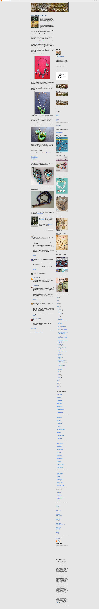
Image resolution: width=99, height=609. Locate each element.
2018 (58, 300)
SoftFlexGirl (59, 426)
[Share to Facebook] (51, 230)
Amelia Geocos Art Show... (62, 326)
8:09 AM (34, 269)
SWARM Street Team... (61, 365)
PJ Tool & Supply (59, 529)
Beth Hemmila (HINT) (60, 409)
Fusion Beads (58, 514)
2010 (58, 382)
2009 (58, 383)
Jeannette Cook (59, 482)
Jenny (34, 235)
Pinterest (57, 114)
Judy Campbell (33, 156)
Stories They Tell (36, 318)
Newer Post (32, 330)
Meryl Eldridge (59, 483)
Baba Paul (59, 480)
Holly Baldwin (59, 474)
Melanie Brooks (60, 406)
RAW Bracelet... (60, 355)
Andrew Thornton (60, 56)
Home (42, 330)
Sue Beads (59, 452)
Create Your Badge (58, 127)
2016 (58, 303)
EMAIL (58, 602)
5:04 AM (34, 255)
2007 (58, 386)
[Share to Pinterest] (52, 230)
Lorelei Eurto (59, 394)
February (59, 375)
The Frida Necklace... (61, 342)
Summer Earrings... (61, 350)
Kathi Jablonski (60, 479)
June (59, 318)
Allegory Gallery (42, 40)
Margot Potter (59, 403)
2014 (58, 306)
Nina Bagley (59, 397)
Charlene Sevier (60, 473)
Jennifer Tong (59, 495)
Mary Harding (33, 158)
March (59, 374)
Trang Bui (57, 506)
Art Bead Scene (59, 400)
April (59, 372)
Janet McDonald (58, 523)
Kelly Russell (59, 438)
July (59, 316)
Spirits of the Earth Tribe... (62, 347)
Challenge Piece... (61, 357)
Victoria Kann (58, 519)
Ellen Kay (58, 476)
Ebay (57, 120)
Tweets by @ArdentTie (59, 132)
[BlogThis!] (49, 230)
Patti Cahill (59, 494)
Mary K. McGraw (33, 159)
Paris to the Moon (40, 213)
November (60, 310)
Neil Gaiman (59, 420)
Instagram (57, 112)
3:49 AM (34, 315)
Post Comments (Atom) (39, 332)
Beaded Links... (60, 319)
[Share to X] (50, 230)
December (60, 309)
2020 (58, 297)
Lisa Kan (58, 500)
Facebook (57, 115)
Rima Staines (59, 455)
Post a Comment (33, 328)
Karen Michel (59, 423)
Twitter (57, 116)
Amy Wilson (58, 533)
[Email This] (48, 230)
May (59, 371)
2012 (58, 379)
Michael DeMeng (58, 510)
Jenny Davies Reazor (34, 157)
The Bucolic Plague (47, 217)
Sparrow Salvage (60, 412)
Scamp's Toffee (38, 43)
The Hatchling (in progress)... (62, 329)
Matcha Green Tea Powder (60, 524)
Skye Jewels (59, 461)
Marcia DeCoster (60, 443)
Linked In (57, 119)
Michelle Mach (59, 417)
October (59, 312)
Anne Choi (57, 507)
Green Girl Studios (59, 515)
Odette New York (58, 527)
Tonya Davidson (60, 449)
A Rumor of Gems (51, 21)
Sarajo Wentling (35, 277)
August (59, 315)
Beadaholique (58, 505)
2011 (58, 380)
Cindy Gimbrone (60, 467)
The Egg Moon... (60, 330)
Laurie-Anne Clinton (60, 485)
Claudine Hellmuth (60, 435)
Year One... (59, 358)
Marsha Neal (59, 432)
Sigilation (57, 531)
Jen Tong (57, 532)
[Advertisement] (62, 30)
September (60, 313)
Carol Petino (58, 528)
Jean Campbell (59, 498)
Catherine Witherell (60, 464)
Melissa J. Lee (59, 491)
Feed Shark (58, 538)
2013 (58, 307)
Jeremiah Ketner (58, 520)
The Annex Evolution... (61, 345)
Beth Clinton (59, 477)
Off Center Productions (61, 429)
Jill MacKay (59, 492)
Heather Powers (60, 458)
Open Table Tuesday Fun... (62, 348)
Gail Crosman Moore (60, 497)
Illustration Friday (59, 518)
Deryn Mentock (59, 446)
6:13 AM (34, 299)
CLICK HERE (41, 219)
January (59, 377)
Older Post (52, 330)
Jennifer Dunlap (58, 511)
